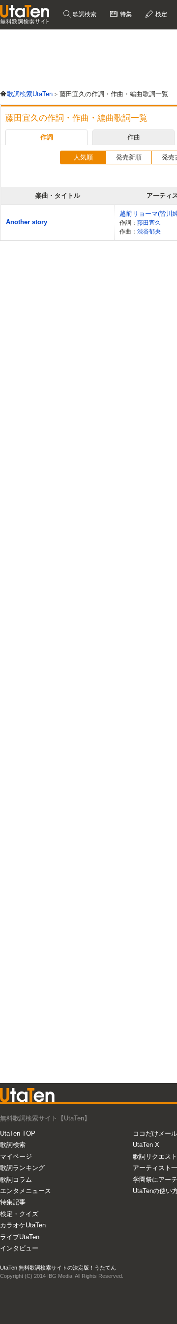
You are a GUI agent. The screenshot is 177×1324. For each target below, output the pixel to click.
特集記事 (13, 1202)
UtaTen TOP (17, 1133)
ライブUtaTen (19, 1237)
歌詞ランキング (22, 1167)
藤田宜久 (149, 222)
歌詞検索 (83, 14)
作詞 (46, 137)
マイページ (16, 1156)
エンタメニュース (25, 1190)
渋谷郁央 (149, 231)
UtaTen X (146, 1144)
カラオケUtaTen (23, 1225)
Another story (26, 222)
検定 (160, 14)
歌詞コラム (16, 1179)
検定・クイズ (19, 1214)
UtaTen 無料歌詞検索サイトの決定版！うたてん (58, 1268)
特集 (125, 14)
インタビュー (19, 1248)
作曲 (133, 137)
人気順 (83, 157)
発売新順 (129, 157)
